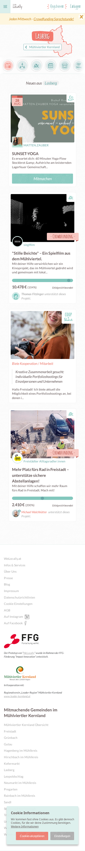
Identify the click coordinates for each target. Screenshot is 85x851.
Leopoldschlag (13, 776)
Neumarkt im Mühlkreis (20, 783)
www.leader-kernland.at (17, 696)
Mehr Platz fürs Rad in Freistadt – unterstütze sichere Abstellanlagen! (40, 475)
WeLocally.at (12, 558)
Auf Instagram (13, 616)
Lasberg (51, 83)
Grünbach (10, 737)
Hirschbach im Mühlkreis (21, 757)
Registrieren (57, 6)
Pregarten (10, 789)
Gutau (8, 744)
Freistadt (10, 731)
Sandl (7, 802)
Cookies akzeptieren (32, 836)
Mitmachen (43, 178)
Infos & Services (14, 565)
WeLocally (28, 653)
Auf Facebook (13, 623)
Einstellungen (62, 836)
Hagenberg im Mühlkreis (20, 750)
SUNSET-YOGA (25, 153)
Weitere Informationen (25, 826)
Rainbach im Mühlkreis (19, 795)
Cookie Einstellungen (18, 604)
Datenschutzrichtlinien (19, 597)
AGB (7, 610)
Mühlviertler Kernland (44, 47)
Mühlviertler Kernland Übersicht (26, 725)
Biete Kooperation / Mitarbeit (32, 363)
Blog (7, 584)
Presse (8, 578)
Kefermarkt (12, 763)
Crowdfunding (63, 236)
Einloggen (75, 6)
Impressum (11, 591)
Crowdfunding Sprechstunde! (54, 19)
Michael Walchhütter (34, 512)
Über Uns (10, 571)
